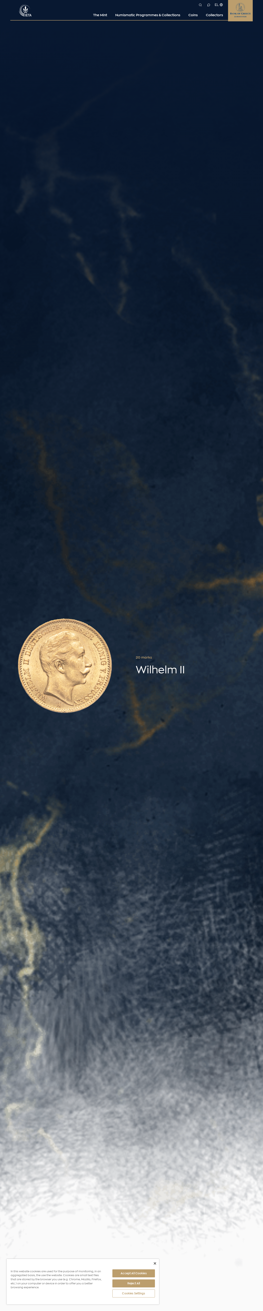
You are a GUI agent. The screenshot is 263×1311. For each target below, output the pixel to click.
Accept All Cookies (133, 1273)
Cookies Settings (133, 1293)
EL (217, 5)
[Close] (155, 1263)
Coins (193, 15)
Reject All (133, 1283)
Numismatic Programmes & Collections (147, 15)
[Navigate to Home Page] (25, 9)
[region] (83, 1281)
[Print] (250, 658)
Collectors (214, 15)
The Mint (100, 15)
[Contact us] (208, 5)
